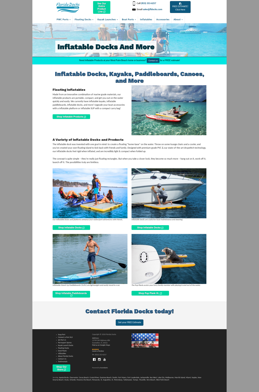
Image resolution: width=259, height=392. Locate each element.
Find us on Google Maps (101, 345)
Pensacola (96, 380)
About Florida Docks (65, 356)
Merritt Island (180, 378)
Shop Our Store (61, 368)
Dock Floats (62, 351)
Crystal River (94, 378)
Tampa (135, 380)
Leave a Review (98, 351)
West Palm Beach (162, 380)
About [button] (177, 19)
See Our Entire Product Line (101, 7)
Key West (153, 378)
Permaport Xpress (64, 343)
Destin (114, 378)
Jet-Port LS (62, 340)
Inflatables (146, 19)
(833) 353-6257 (148, 3)
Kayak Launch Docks (65, 345)
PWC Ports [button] (63, 19)
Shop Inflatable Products (70, 116)
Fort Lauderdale (133, 378)
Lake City (161, 378)
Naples (194, 378)
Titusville (142, 380)
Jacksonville (144, 378)
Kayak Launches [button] (107, 19)
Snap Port (61, 335)
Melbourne (169, 378)
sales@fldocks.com (152, 9)
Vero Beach (150, 380)
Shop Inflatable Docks (70, 227)
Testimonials (62, 362)
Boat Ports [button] (128, 19)
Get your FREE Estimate (129, 322)
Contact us (153, 60)
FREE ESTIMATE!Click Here (180, 8)
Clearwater (74, 378)
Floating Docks (63, 348)
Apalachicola (64, 378)
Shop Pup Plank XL (149, 293)
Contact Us (62, 359)
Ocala (66, 380)
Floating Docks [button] (83, 19)
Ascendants (104, 368)
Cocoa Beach (84, 378)
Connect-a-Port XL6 (65, 337)
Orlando (73, 380)
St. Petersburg (117, 380)
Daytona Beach (105, 378)
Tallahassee (127, 380)
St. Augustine (106, 380)
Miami (188, 378)
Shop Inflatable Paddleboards (71, 293)
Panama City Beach (84, 380)
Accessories (162, 19)
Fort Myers (122, 378)
